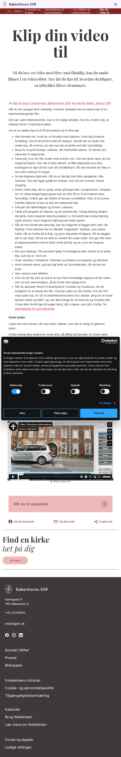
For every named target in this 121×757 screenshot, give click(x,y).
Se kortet (15, 560)
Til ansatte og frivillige (32, 11)
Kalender (12, 709)
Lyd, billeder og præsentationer (81, 11)
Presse (11, 658)
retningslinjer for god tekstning (34, 308)
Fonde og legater (19, 740)
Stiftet (17, 11)
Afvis (22, 413)
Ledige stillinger (18, 747)
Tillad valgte (60, 413)
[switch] (45, 391)
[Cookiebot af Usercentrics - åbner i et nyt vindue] (103, 341)
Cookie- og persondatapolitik (29, 688)
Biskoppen (14, 665)
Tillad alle (99, 413)
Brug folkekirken (18, 717)
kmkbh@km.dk (15, 623)
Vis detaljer (105, 403)
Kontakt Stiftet (17, 650)
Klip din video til (104, 11)
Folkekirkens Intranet (22, 680)
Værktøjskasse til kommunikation (54, 11)
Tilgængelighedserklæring (27, 695)
